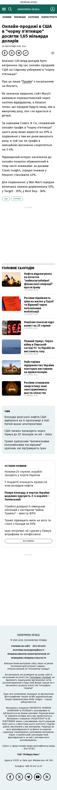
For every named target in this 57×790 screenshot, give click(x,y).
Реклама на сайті (20, 646)
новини (7, 17)
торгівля (17, 199)
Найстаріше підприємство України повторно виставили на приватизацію (39, 367)
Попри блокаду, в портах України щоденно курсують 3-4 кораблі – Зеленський (27, 496)
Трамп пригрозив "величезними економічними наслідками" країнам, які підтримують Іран (26, 445)
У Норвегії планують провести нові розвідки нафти (26, 483)
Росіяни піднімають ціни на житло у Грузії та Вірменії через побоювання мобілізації (39, 304)
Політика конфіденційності (28, 650)
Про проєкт (39, 646)
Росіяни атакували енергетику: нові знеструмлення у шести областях (36, 388)
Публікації (20, 17)
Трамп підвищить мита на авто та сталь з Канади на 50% (28, 522)
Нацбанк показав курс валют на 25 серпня (39, 323)
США (6, 199)
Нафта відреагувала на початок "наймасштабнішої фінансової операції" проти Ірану (38, 280)
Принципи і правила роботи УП (28, 658)
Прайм (27, 81)
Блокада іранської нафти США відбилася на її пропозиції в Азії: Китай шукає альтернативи (27, 420)
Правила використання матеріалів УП (28, 654)
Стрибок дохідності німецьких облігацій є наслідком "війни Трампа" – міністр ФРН (25, 510)
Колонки (33, 17)
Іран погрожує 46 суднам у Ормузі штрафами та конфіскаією (28, 532)
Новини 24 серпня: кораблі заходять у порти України (23, 473)
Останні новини (15, 465)
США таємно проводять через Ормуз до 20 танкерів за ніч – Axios (28, 432)
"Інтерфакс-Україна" (40, 677)
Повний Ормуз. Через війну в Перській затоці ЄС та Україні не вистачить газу (39, 346)
